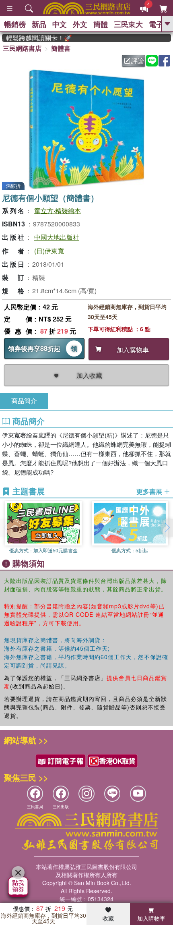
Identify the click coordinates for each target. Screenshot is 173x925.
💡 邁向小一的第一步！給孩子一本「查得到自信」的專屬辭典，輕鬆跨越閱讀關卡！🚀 (33, 38)
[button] (167, 528)
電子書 (160, 24)
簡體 (100, 24)
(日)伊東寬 (49, 250)
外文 (80, 24)
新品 (39, 24)
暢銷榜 (15, 24)
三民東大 (128, 24)
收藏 (108, 918)
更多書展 (150, 491)
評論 (137, 60)
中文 (59, 24)
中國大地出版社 (56, 237)
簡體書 (60, 48)
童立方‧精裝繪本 (57, 210)
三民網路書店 (22, 48)
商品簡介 (24, 400)
